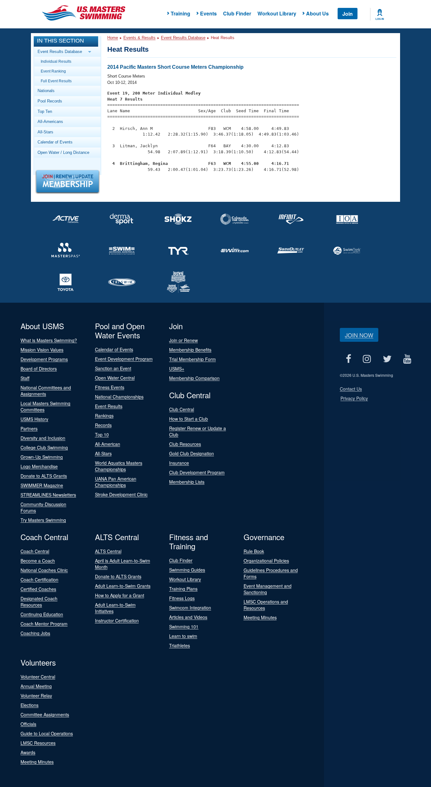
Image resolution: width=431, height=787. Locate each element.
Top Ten (45, 111)
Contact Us (351, 389)
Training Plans (183, 589)
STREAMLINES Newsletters (48, 495)
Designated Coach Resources (39, 601)
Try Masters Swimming (43, 520)
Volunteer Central (38, 676)
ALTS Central (108, 551)
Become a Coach (38, 560)
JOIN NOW (359, 335)
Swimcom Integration (190, 607)
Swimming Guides (187, 570)
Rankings (104, 415)
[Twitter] (387, 358)
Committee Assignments (45, 714)
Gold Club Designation (191, 453)
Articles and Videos (188, 617)
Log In (379, 18)
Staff (25, 378)
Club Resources (185, 444)
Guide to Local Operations (47, 733)
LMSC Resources (38, 743)
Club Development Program (197, 472)
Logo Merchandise (39, 466)
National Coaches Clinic (44, 570)
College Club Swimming (44, 447)
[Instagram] (367, 358)
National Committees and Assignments (46, 390)
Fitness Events (109, 387)
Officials (28, 724)
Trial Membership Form (192, 359)
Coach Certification (39, 579)
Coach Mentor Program (44, 624)
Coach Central (35, 551)
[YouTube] (407, 358)
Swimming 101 (183, 626)
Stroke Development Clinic (121, 494)
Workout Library (276, 13)
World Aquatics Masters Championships (118, 466)
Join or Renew (183, 340)
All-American (107, 444)
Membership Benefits (190, 350)
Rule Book (254, 551)
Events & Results (139, 37)
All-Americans (50, 121)
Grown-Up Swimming (42, 457)
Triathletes (179, 645)
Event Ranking (53, 71)
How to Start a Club (188, 419)
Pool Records (50, 101)
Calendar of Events (55, 142)
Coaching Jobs (35, 633)
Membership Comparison (194, 378)
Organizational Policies (266, 560)
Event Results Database (183, 37)
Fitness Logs (182, 598)
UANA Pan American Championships (115, 481)
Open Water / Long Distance (63, 152)
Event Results (108, 406)
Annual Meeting (36, 686)
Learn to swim (183, 636)
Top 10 (102, 434)
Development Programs (44, 359)
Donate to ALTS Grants (44, 476)
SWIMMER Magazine (42, 485)
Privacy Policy (354, 398)
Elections (29, 705)
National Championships (119, 397)
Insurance (179, 463)
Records (103, 425)
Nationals (46, 90)
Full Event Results (56, 81)
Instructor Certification (117, 620)
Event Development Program (124, 359)
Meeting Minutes (260, 617)
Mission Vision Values (42, 350)
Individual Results (56, 61)
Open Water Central (115, 378)
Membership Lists (186, 482)
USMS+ (176, 368)
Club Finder (237, 13)
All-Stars (45, 132)
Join (347, 13)
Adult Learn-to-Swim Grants (123, 586)
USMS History (34, 419)
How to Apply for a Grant (119, 595)
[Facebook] (348, 358)
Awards (28, 752)
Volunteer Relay (36, 695)
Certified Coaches (38, 589)
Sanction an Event (113, 368)
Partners (29, 428)
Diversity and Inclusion (43, 438)
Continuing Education (42, 614)
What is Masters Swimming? (49, 340)
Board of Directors (39, 368)
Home (112, 37)
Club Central (181, 409)
